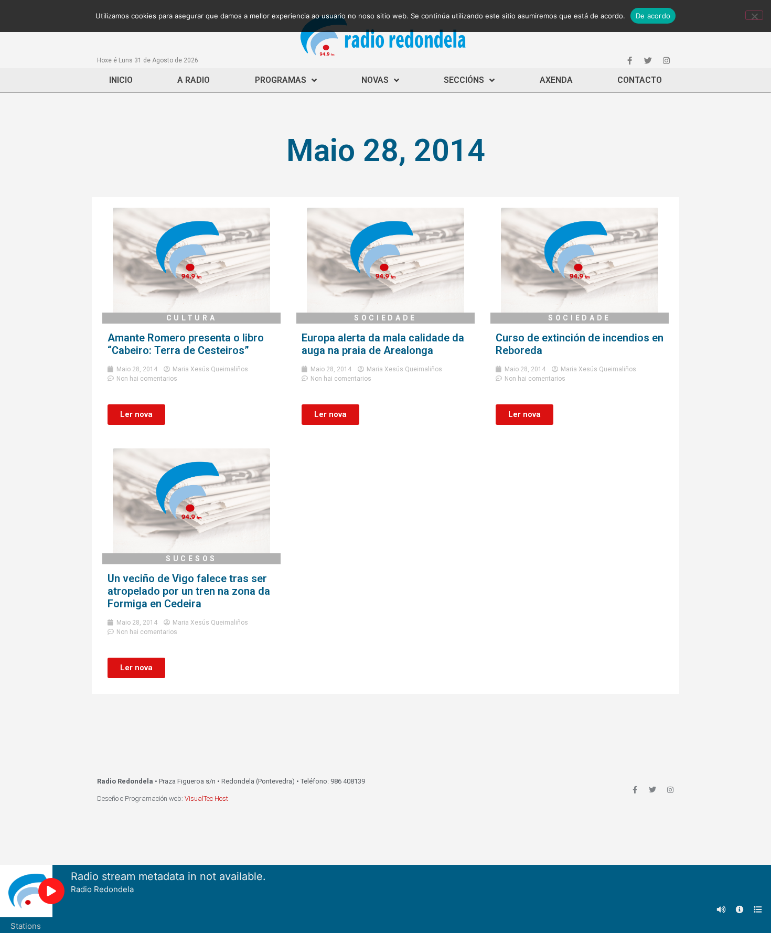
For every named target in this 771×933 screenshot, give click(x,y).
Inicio (121, 80)
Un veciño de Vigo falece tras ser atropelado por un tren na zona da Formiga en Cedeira (189, 591)
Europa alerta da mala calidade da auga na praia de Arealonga (383, 344)
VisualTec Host (206, 798)
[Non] (754, 15)
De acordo (653, 16)
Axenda (556, 80)
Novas (375, 80)
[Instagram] (666, 60)
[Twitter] (648, 60)
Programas (280, 80)
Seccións (464, 80)
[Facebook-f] (629, 60)
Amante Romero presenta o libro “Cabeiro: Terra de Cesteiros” (186, 344)
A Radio (193, 80)
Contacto (639, 80)
